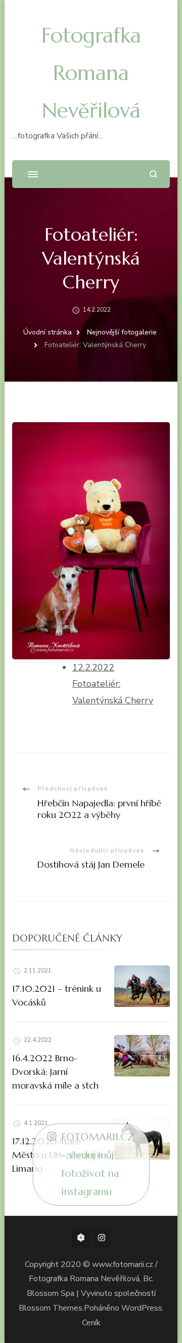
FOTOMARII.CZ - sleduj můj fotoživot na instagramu (97, 1164)
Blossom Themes (50, 1308)
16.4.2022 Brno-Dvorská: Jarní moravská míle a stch (55, 1071)
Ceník (91, 1322)
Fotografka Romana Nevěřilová (91, 72)
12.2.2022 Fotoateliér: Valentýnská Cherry (112, 683)
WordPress (141, 1308)
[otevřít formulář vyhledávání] (153, 174)
